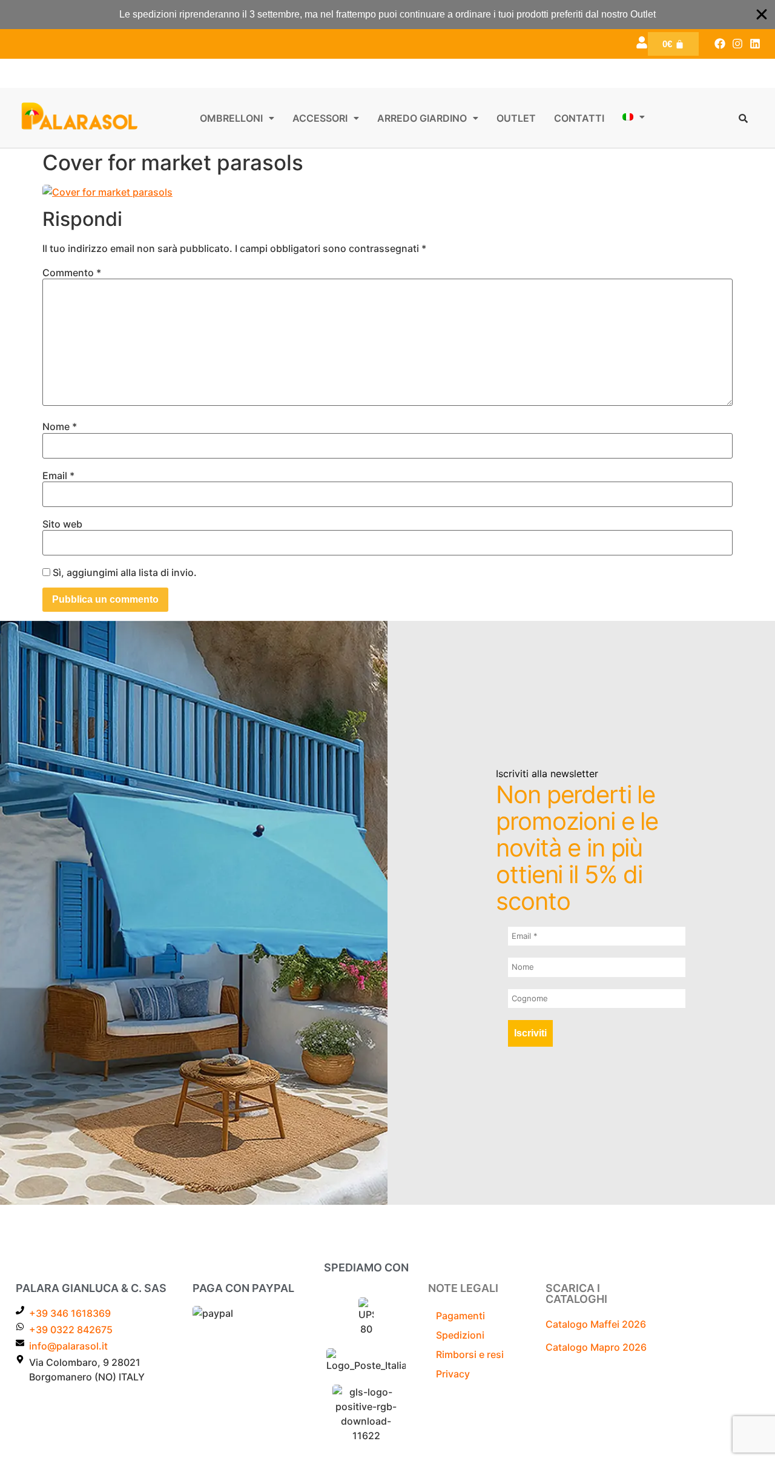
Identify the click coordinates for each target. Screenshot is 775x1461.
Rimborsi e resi (470, 1354)
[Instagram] (737, 44)
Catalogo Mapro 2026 (596, 1347)
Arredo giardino (422, 118)
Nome (59, 426)
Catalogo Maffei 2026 (596, 1324)
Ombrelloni (231, 118)
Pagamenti (460, 1316)
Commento (71, 272)
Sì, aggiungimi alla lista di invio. (123, 572)
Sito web (62, 524)
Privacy (453, 1374)
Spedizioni (460, 1335)
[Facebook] (720, 44)
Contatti (579, 118)
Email (58, 475)
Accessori (320, 118)
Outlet (516, 118)
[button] (237, 118)
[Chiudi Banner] (761, 14)
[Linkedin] (754, 44)
